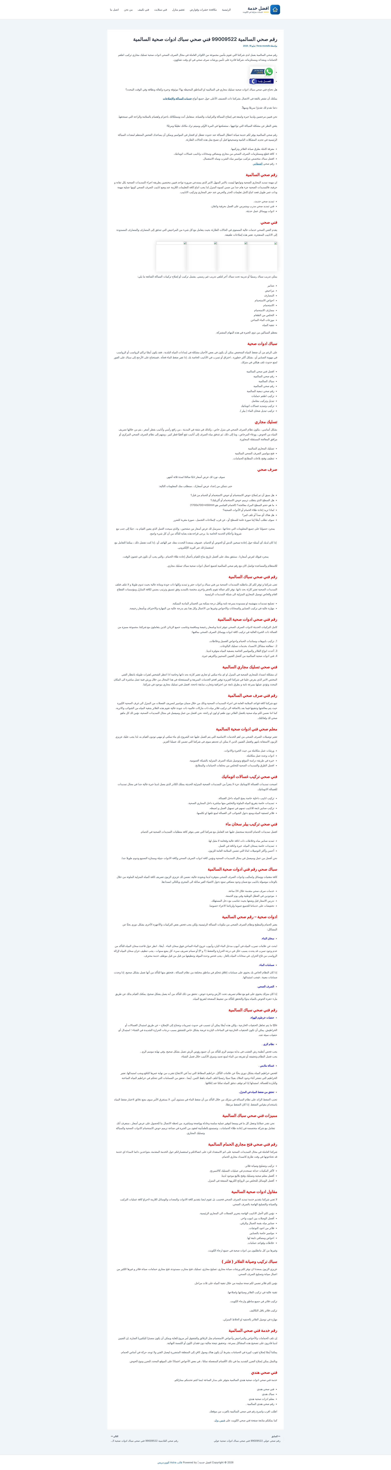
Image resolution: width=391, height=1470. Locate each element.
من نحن (128, 9)
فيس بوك (220, 1420)
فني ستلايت (160, 9)
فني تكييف (143, 9)
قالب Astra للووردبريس (169, 1462)
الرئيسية (226, 9)
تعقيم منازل (178, 9)
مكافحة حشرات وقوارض (203, 9)
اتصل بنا (114, 9)
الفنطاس (258, 163)
